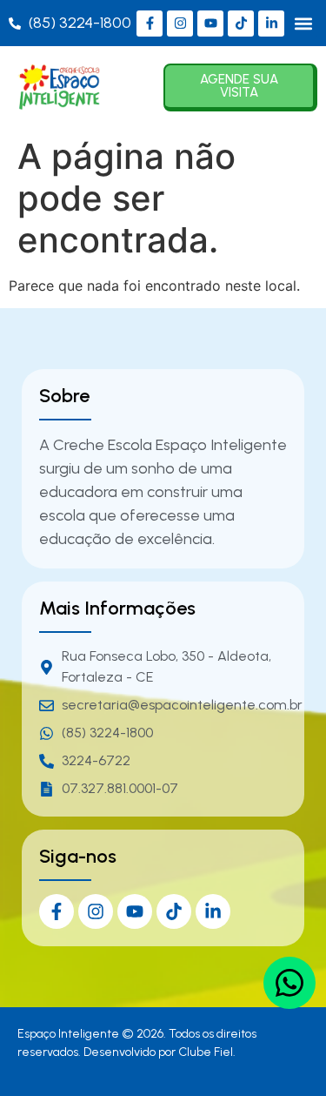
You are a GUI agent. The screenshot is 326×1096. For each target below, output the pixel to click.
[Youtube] (210, 23)
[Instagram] (180, 23)
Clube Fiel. (207, 1052)
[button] (303, 23)
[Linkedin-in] (271, 23)
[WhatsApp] (289, 983)
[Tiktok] (241, 23)
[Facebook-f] (149, 23)
